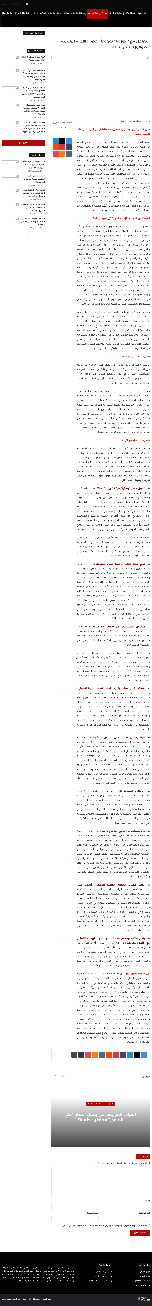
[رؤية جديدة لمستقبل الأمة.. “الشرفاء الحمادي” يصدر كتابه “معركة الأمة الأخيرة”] (10, 109)
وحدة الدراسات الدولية (75, 13)
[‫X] (40, 1287)
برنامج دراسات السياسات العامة (100, 1104)
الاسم (147, 1201)
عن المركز (131, 13)
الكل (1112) (23, 143)
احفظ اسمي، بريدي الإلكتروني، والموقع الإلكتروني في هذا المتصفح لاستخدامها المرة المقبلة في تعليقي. (104, 1226)
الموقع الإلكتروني (143, 1213)
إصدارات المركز (116, 13)
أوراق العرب (145, 1276)
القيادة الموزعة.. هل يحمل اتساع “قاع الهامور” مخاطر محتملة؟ (33, 222)
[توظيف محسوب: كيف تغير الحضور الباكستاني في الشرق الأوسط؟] (10, 208)
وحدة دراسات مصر (97, 13)
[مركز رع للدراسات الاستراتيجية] (15, 4)
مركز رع (56, 123)
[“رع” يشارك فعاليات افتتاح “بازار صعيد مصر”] (10, 61)
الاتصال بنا (7, 13)
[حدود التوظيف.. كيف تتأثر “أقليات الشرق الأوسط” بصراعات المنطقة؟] (10, 166)
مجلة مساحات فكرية (141, 1286)
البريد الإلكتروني (92, 1213)
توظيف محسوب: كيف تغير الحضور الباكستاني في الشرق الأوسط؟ (33, 208)
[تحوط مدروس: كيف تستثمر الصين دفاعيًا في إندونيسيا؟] (10, 180)
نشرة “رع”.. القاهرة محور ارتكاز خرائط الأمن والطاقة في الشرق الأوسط (33, 193)
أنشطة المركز (22, 13)
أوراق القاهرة (144, 1272)
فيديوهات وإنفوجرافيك (140, 1281)
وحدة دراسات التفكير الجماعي (46, 13)
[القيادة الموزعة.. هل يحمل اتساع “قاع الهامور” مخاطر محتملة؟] (10, 222)
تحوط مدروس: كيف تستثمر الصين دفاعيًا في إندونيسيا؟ (34, 179)
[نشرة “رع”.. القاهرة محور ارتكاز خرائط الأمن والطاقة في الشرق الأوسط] (10, 194)
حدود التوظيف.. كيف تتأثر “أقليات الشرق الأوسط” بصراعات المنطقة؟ (34, 165)
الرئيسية (142, 13)
